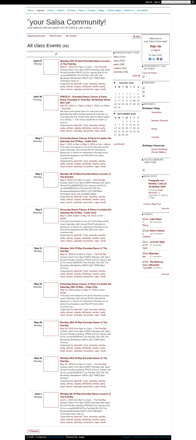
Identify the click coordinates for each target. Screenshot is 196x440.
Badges (127, 437)
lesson (69, 89)
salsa (62, 86)
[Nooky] (146, 131)
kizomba (93, 83)
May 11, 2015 (66, 254)
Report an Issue (142, 437)
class (62, 89)
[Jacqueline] (146, 114)
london (95, 86)
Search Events (56, 54)
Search (193, 2)
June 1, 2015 (66, 400)
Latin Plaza (156, 219)
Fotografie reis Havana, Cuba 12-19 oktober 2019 (158, 183)
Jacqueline (156, 112)
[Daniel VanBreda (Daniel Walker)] (146, 151)
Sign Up (149, 2)
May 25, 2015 (67, 364)
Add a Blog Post (153, 204)
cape (96, 89)
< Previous (33, 431)
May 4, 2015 (66, 180)
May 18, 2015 (67, 328)
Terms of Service (161, 437)
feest (116, 56)
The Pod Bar (100, 67)
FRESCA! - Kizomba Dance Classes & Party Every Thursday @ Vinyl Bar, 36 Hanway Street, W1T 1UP (85, 99)
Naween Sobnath (159, 120)
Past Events (55, 35)
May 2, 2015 (66, 144)
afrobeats (86, 86)
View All (136, 75)
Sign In (157, 2)
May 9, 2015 (66, 215)
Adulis (107, 144)
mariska (155, 137)
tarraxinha (88, 89)
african (69, 86)
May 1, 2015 (93, 105)
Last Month (119, 144)
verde (103, 89)
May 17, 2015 (90, 290)
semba (102, 83)
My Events (71, 35)
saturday (78, 89)
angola (77, 86)
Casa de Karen (149, 73)
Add (138, 36)
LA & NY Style (157, 242)
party (102, 86)
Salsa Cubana (157, 230)
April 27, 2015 (67, 67)
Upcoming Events (36, 35)
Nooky (154, 129)
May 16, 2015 (67, 290)
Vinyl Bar (66, 108)
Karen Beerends (156, 191)
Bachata (154, 253)
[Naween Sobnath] (146, 122)
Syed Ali (77, 83)
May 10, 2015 (89, 215)
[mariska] (146, 139)
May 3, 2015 (89, 144)
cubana (117, 68)
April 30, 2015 (67, 105)
